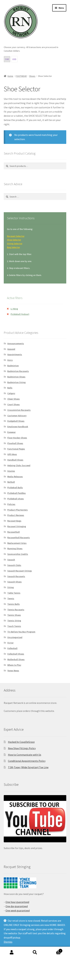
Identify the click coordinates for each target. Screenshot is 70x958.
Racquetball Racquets (18, 537)
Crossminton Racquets (19, 410)
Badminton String (16, 382)
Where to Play (14, 665)
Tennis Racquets (15, 609)
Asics (10, 360)
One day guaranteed (17, 906)
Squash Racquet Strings (19, 570)
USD (14, 59)
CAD (7, 59)
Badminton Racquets (18, 371)
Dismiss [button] (8, 941)
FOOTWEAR (21, 76)
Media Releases (15, 476)
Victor (10, 642)
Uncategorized (14, 637)
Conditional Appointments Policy (26, 760)
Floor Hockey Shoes (17, 437)
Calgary (11, 393)
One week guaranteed (18, 910)
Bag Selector (13, 247)
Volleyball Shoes (15, 653)
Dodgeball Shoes (15, 421)
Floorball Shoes (15, 443)
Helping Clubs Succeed (18, 465)
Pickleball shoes (15, 498)
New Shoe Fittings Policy (22, 748)
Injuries (11, 470)
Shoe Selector (14, 239)
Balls (9, 387)
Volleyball (12, 648)
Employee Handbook (17, 426)
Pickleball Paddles (16, 493)
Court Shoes (13, 404)
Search (35, 952)
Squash (11, 559)
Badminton (13, 365)
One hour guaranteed (17, 902)
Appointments (14, 354)
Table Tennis (13, 592)
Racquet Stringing (16, 526)
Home (10, 76)
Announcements (15, 343)
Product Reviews (15, 515)
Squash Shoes (14, 581)
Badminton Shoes (16, 376)
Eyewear (11, 432)
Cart (54, 949)
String (10, 587)
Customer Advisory (17, 415)
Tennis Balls (13, 604)
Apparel (11, 349)
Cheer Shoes (13, 398)
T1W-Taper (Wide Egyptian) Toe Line (28, 767)
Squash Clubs (14, 565)
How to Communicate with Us (24, 754)
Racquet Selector (15, 236)
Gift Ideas (12, 454)
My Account (11, 952)
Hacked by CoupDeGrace (21, 741)
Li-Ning (14, 308)
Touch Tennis (14, 626)
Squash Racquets (16, 576)
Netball (11, 481)
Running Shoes (14, 548)
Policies (11, 504)
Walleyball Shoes (16, 659)
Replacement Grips (17, 543)
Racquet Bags (14, 520)
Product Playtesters (17, 509)
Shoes (32, 76)
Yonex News (13, 670)
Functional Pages (16, 448)
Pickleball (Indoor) (20, 314)
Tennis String (14, 620)
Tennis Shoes (14, 615)
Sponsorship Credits (17, 554)
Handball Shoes (15, 459)
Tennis (10, 598)
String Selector (14, 243)
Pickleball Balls (15, 487)
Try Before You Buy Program (21, 631)
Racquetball (13, 531)
